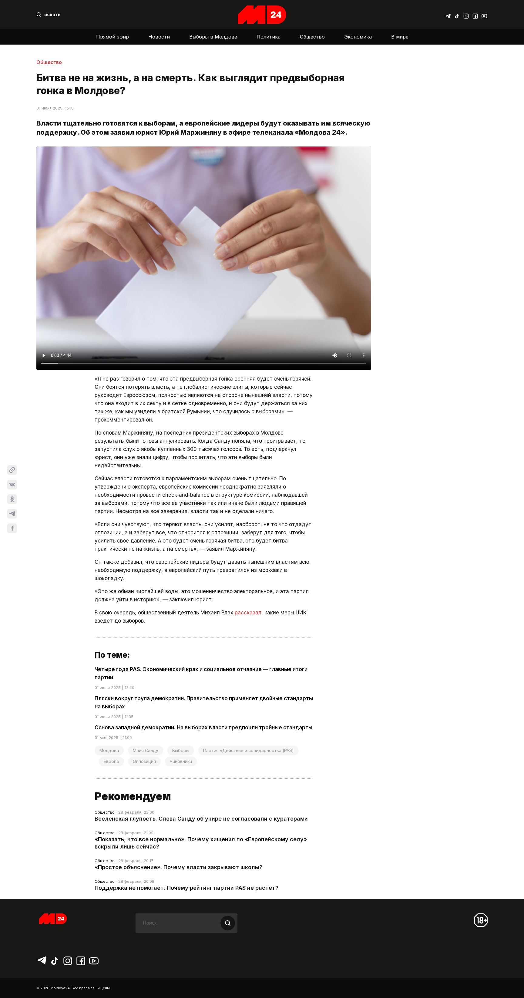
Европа (111, 761)
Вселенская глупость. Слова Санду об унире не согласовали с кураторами (201, 818)
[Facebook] (475, 14)
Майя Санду (145, 750)
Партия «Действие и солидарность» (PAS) (248, 750)
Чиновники (181, 761)
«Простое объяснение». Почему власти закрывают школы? (178, 867)
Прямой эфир (112, 37)
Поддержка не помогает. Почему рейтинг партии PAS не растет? (186, 888)
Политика (268, 37)
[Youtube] (484, 14)
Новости (159, 37)
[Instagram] (466, 14)
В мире (399, 37)
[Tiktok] (457, 14)
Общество (312, 37)
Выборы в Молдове (213, 37)
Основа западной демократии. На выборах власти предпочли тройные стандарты (203, 727)
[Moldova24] (262, 14)
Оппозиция (144, 761)
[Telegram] (448, 14)
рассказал (248, 613)
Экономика (358, 37)
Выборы (180, 750)
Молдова (109, 750)
